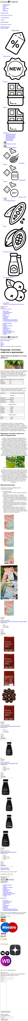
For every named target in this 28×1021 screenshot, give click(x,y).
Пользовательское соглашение (10, 319)
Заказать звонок (15, 30)
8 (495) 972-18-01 (4, 13)
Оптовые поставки (7, 312)
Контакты (5, 10)
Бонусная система (7, 330)
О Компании (6, 316)
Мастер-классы (6, 4)
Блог (4, 7)
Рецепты (5, 5)
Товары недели (4, 306)
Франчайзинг (6, 313)
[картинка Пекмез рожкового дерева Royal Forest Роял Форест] (9, 756)
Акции (4, 324)
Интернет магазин (7, 323)
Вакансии (5, 318)
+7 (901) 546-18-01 (5, 17)
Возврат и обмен (7, 332)
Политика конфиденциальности (10, 320)
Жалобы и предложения (8, 331)
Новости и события (7, 325)
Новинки (3, 307)
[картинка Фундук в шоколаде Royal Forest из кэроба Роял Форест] (9, 686)
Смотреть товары (5, 868)
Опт (4, 9)
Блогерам (5, 317)
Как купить (6, 8)
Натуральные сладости (6, 308)
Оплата (5, 334)
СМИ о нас (5, 329)
